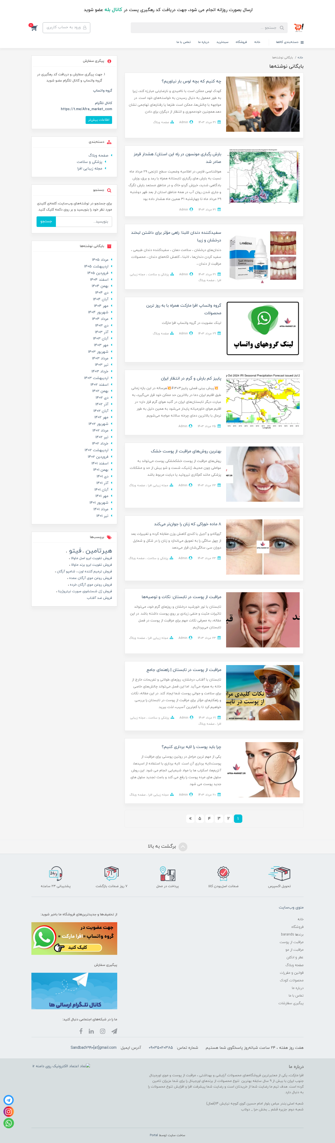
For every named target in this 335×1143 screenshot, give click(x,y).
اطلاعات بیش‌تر (98, 120)
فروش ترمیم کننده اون (94, 571)
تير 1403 (101, 365)
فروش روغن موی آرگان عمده (90, 578)
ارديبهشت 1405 (96, 266)
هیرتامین (98, 550)
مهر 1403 (101, 345)
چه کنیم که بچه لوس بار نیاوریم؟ (191, 81)
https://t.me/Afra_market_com (86, 109)
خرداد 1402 (100, 443)
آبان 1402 (100, 411)
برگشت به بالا (162, 846)
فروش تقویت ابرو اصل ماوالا (91, 558)
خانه (257, 42)
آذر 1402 (101, 404)
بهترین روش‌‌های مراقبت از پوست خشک (186, 451)
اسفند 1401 (99, 463)
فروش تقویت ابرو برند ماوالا (91, 565)
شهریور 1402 (98, 424)
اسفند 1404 (99, 279)
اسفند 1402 (99, 384)
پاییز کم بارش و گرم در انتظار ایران (191, 378)
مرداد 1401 (100, 509)
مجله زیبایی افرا (157, 485)
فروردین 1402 (98, 457)
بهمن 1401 (100, 470)
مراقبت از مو (294, 949)
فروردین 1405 (97, 273)
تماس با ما (184, 42)
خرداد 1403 (99, 371)
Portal (154, 1135)
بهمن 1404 (100, 286)
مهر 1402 (101, 417)
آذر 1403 (101, 332)
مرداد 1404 (100, 319)
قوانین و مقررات (292, 973)
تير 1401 (102, 516)
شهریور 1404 (98, 312)
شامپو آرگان (65, 571)
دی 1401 (102, 476)
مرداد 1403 (100, 358)
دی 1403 (101, 325)
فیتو (74, 550)
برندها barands (292, 934)
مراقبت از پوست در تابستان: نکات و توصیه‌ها (181, 597)
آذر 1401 (102, 483)
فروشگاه (241, 42)
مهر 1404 (101, 306)
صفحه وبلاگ (161, 122)
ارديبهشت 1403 (96, 378)
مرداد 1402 (100, 430)
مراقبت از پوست (292, 942)
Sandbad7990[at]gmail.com (93, 1048)
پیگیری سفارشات (291, 1003)
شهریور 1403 (98, 352)
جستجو (46, 221)
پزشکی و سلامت (158, 274)
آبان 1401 (101, 489)
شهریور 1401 (99, 502)
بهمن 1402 (100, 391)
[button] (37, 27)
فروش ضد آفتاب (99, 598)
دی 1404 (101, 292)
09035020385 (161, 1048)
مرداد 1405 (100, 260)
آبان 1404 (100, 299)
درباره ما (203, 42)
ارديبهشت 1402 (96, 450)
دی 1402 (102, 397)
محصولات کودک (292, 980)
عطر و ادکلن (295, 957)
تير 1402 (101, 437)
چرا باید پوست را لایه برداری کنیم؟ (191, 747)
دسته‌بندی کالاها (287, 42)
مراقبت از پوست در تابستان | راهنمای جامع (183, 670)
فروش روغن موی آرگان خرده (90, 584)
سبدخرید (222, 42)
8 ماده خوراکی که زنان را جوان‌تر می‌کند (187, 524)
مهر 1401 (101, 496)
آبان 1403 (100, 338)
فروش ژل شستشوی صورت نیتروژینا (84, 591)
